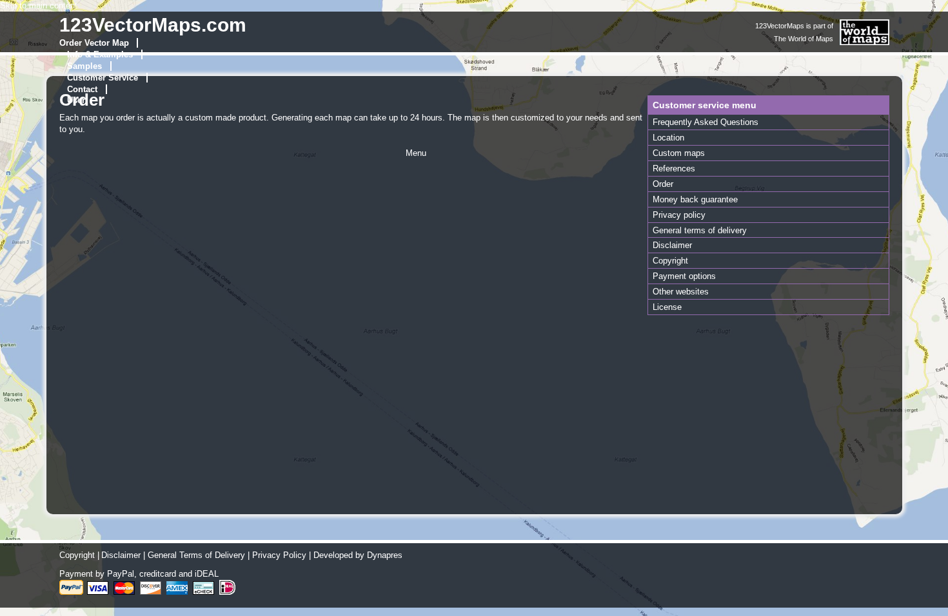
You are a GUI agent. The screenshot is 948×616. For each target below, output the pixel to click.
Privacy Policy (279, 555)
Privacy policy (679, 215)
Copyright (670, 260)
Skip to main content (38, 5)
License (667, 307)
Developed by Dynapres (357, 555)
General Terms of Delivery (196, 555)
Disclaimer (672, 245)
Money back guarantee (695, 199)
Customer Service (102, 77)
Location (668, 137)
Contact (82, 89)
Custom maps (679, 153)
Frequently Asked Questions (705, 122)
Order (663, 184)
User (76, 100)
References (674, 168)
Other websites (681, 291)
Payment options (684, 276)
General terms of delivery (700, 230)
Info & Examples (100, 54)
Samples (84, 66)
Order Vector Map (94, 43)
